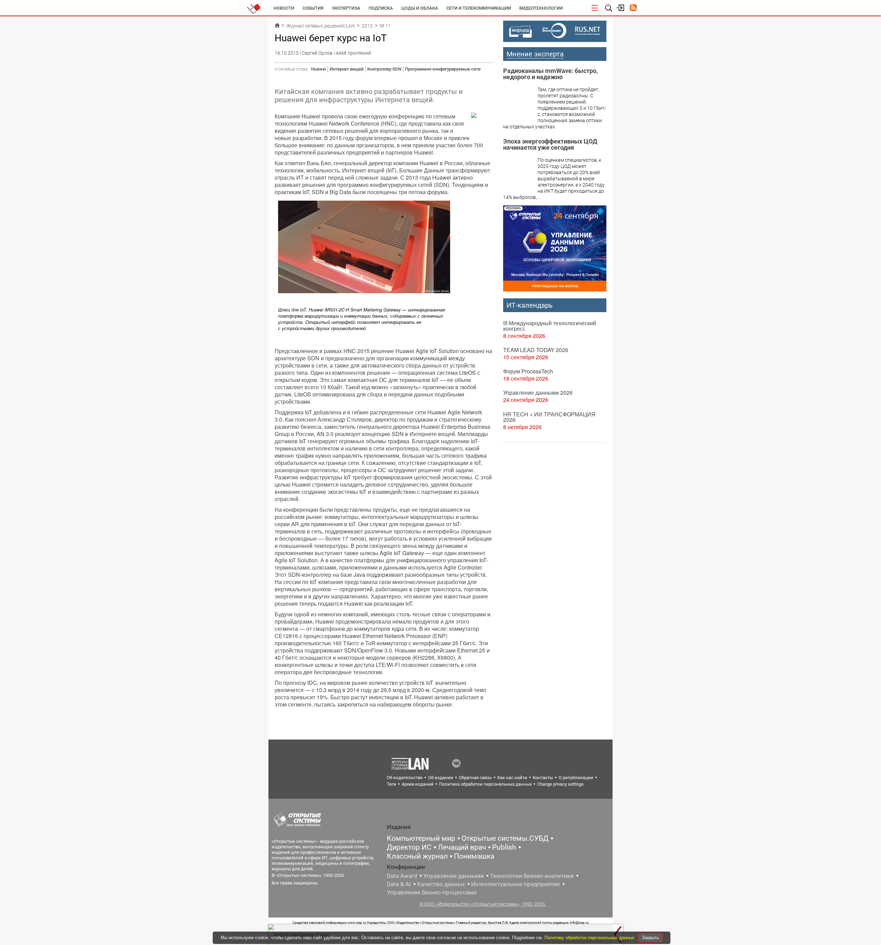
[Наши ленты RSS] (633, 8)
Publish (504, 847)
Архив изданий (418, 784)
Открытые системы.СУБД (505, 838)
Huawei (318, 69)
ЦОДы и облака (419, 8)
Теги (391, 784)
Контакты (543, 777)
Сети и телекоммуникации (478, 8)
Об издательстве (405, 777)
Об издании (440, 777)
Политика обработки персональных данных (485, 784)
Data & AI (399, 884)
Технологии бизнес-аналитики (532, 875)
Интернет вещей (346, 69)
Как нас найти (512, 777)
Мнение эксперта (535, 54)
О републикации (576, 777)
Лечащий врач (462, 847)
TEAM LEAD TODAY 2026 (535, 350)
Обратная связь (475, 777)
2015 (367, 26)
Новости (284, 8)
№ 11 (385, 26)
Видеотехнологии (541, 8)
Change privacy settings (560, 784)
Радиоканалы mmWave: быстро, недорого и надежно (550, 74)
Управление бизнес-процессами (432, 892)
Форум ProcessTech (528, 371)
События (312, 8)
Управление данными (453, 875)
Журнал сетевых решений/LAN (320, 26)
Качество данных (441, 884)
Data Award (402, 875)
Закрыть (650, 937)
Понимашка (474, 856)
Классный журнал (417, 856)
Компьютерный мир (421, 838)
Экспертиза (346, 8)
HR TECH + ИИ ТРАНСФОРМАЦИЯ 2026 (549, 417)
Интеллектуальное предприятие (515, 884)
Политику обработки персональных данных (590, 937)
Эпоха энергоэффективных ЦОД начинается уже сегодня (550, 144)
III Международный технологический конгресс (549, 325)
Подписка (381, 8)
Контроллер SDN (384, 69)
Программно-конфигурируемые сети (442, 69)
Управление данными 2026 (538, 392)
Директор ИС (409, 847)
